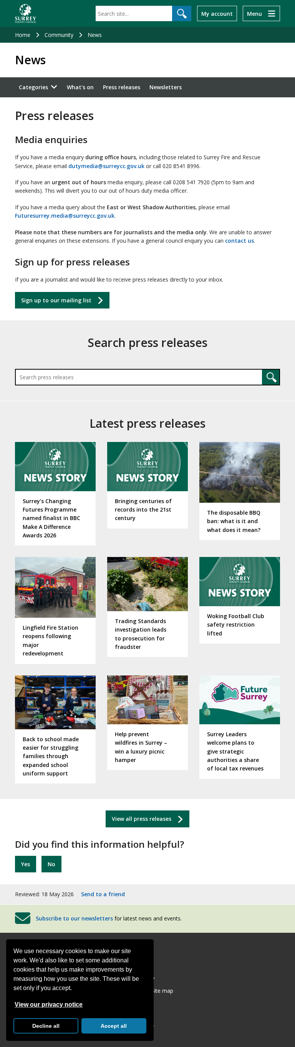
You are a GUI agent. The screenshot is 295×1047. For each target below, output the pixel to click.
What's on (80, 87)
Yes (25, 864)
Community (59, 34)
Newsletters (165, 87)
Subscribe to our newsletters (74, 918)
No (51, 864)
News (95, 34)
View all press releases (141, 818)
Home (22, 34)
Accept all (114, 1026)
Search (270, 377)
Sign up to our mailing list (56, 300)
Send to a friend (103, 894)
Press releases (121, 87)
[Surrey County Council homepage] (25, 13)
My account (217, 13)
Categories (33, 87)
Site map (162, 990)
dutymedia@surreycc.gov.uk (106, 166)
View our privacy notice (49, 1004)
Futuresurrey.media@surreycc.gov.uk (64, 215)
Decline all (46, 1026)
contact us (239, 240)
